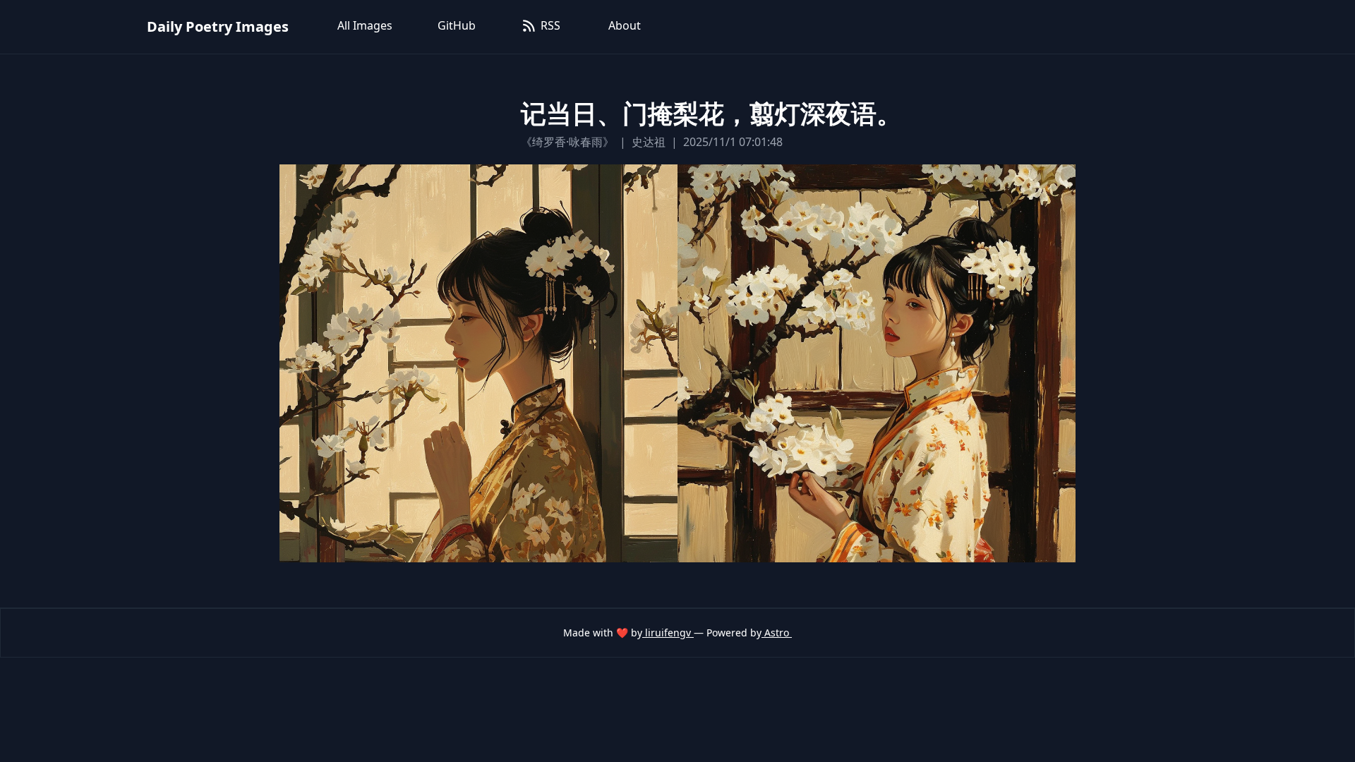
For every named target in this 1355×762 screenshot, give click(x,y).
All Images (364, 25)
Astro (776, 632)
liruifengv (668, 632)
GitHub (457, 25)
